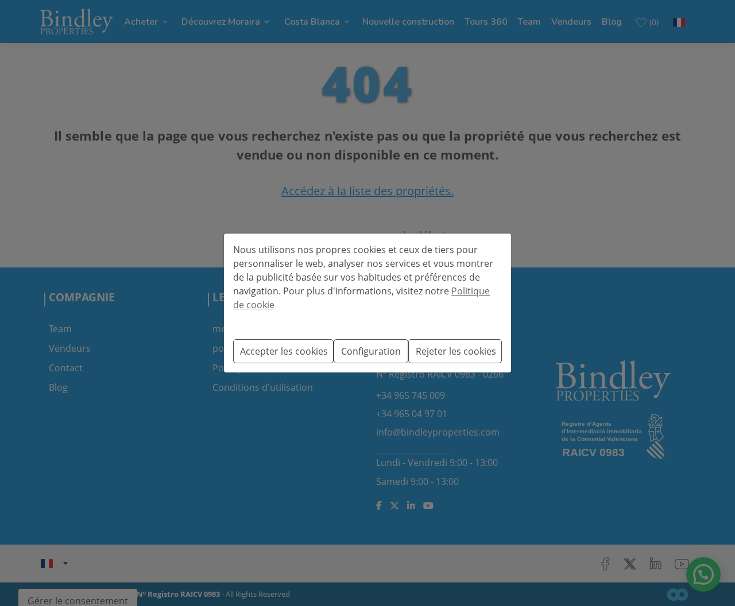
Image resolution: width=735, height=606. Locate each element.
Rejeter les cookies (456, 351)
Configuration (371, 351)
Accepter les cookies (284, 351)
